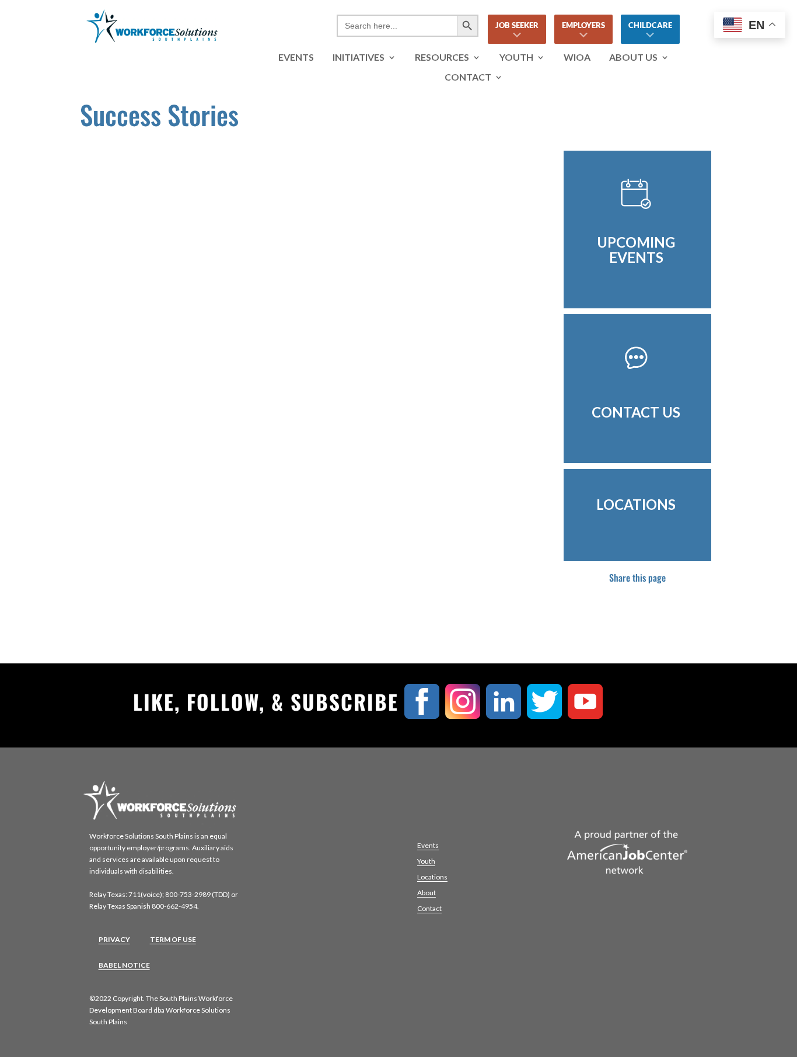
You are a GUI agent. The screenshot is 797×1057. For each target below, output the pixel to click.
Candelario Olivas (145, 528)
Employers (583, 25)
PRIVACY (114, 939)
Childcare (650, 25)
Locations (432, 876)
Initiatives (358, 57)
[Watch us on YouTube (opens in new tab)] (588, 714)
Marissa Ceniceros (148, 368)
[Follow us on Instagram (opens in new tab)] (465, 714)
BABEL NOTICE (124, 965)
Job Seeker (517, 25)
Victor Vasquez (137, 208)
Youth (516, 57)
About (426, 892)
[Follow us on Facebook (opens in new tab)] (424, 714)
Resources (442, 57)
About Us (633, 57)
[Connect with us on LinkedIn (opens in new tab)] (506, 714)
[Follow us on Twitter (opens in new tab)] (547, 714)
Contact (468, 77)
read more (118, 288)
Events (296, 57)
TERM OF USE (173, 939)
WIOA (577, 57)
